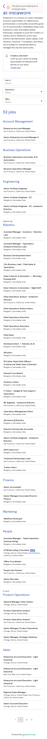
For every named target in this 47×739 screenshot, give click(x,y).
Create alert (15, 67)
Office (7, 99)
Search (8, 80)
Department (9, 90)
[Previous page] (15, 720)
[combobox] (5, 92)
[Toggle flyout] (41, 91)
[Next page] (31, 720)
